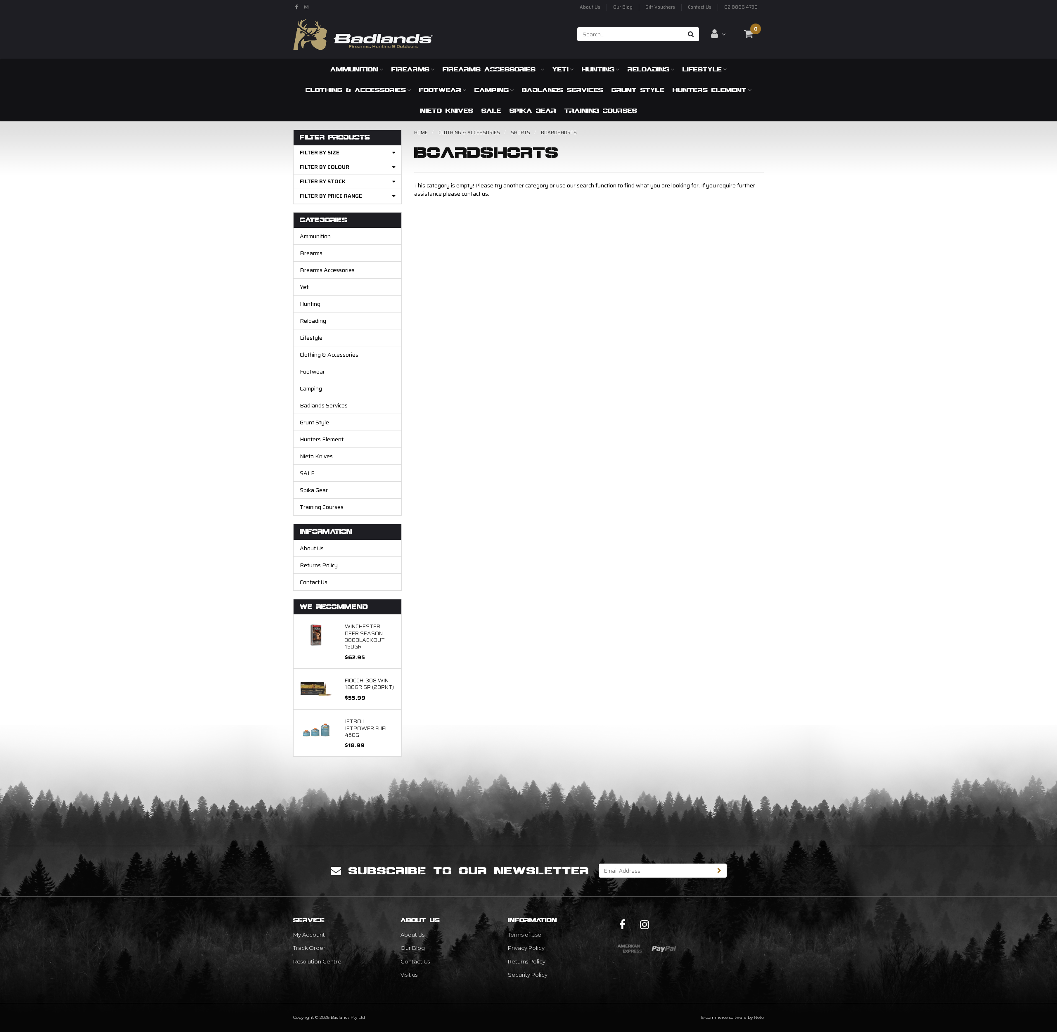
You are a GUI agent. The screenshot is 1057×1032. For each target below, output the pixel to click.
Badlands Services (562, 89)
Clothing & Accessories (356, 89)
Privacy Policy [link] (526, 947)
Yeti (560, 69)
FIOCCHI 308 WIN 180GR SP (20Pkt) (369, 683)
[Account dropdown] (718, 34)
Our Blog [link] (413, 947)
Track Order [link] (309, 947)
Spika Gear (533, 110)
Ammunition (354, 69)
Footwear (440, 89)
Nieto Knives (446, 110)
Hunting (598, 69)
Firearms (410, 69)
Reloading (648, 69)
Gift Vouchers (660, 7)
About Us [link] (412, 934)
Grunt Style (637, 89)
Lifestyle (702, 69)
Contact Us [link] (415, 961)
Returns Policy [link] (526, 961)
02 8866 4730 (741, 7)
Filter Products (335, 137)
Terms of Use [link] (524, 934)
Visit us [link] (409, 974)
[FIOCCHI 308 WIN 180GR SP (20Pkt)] (316, 688)
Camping (491, 89)
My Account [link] (309, 934)
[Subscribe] (719, 871)
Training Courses (600, 110)
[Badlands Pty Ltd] (363, 31)
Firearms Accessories (491, 69)
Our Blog (623, 7)
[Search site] (691, 34)
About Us (590, 7)
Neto (759, 1017)
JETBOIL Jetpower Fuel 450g (366, 728)
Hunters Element (710, 89)
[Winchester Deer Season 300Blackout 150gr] (316, 634)
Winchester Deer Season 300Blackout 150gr (365, 636)
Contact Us (699, 7)
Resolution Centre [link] (317, 961)
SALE (491, 110)
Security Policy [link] (527, 974)
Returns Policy (319, 565)
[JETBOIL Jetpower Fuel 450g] (316, 729)
